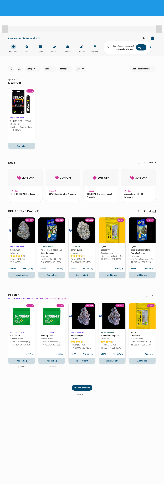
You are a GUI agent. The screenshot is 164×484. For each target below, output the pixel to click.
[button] (5, 29)
